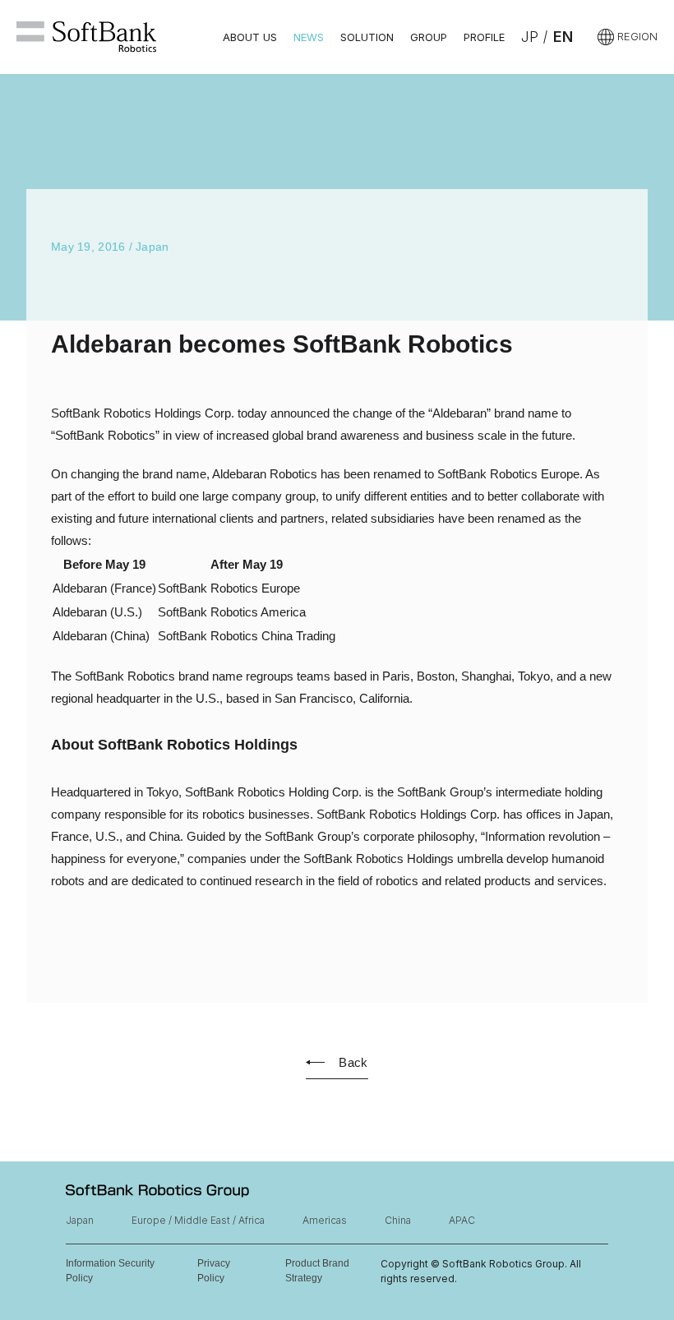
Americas (324, 1220)
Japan (80, 1220)
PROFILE (484, 37)
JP (529, 36)
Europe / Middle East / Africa (198, 1220)
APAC (462, 1220)
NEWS (308, 37)
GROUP (428, 37)
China (398, 1220)
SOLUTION (367, 37)
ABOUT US (250, 37)
